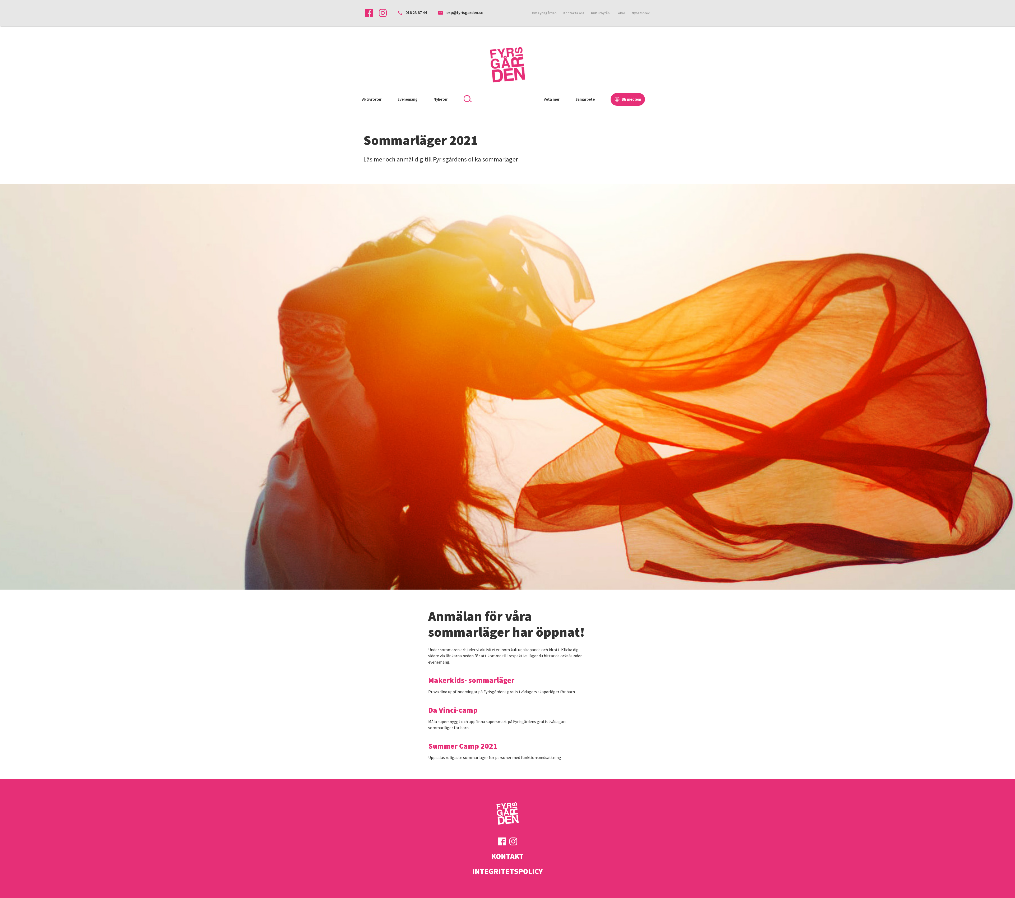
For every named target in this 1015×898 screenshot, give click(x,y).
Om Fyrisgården (544, 13)
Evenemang (408, 99)
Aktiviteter (372, 99)
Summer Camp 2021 (462, 746)
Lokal (620, 13)
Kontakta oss (573, 13)
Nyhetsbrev (640, 13)
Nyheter (440, 99)
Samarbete (585, 99)
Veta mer (552, 99)
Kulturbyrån (600, 13)
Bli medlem (631, 99)
